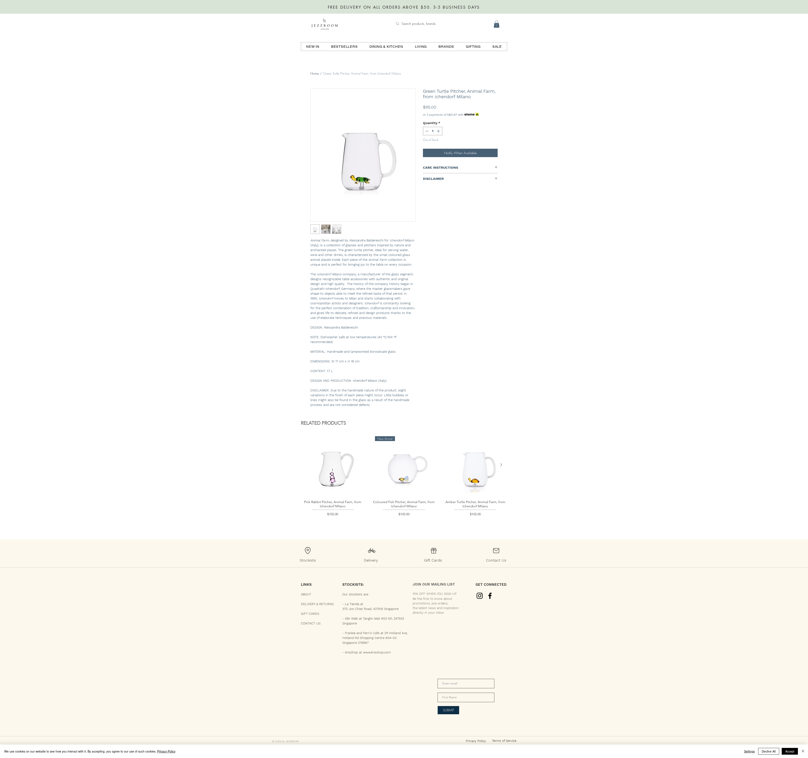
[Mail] (496, 550)
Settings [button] (749, 751)
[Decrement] (426, 131)
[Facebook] (490, 596)
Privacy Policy (166, 751)
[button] (497, 24)
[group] (404, 480)
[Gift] (434, 550)
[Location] (307, 550)
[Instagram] (480, 596)
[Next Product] (501, 464)
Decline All (769, 751)
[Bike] (371, 550)
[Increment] (439, 131)
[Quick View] (332, 465)
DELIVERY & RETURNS (317, 604)
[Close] (802, 751)
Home (314, 73)
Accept (789, 751)
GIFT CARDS (310, 614)
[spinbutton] (432, 131)
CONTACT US (310, 623)
